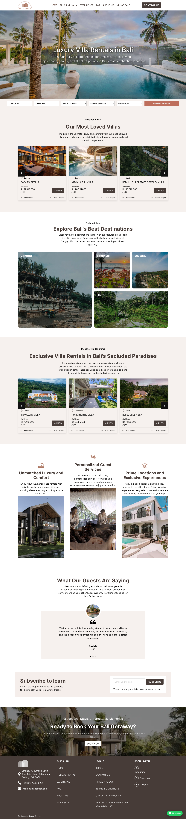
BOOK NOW (93, 743)
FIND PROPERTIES (161, 103)
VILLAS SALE (123, 5)
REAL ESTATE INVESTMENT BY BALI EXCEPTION (112, 804)
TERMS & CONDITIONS (107, 788)
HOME (54, 5)
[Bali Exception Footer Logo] (23, 763)
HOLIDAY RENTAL (66, 774)
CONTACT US (151, 5)
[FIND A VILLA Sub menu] (76, 5)
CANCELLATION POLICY (108, 795)
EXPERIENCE (86, 5)
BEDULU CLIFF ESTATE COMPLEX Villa (92, 182)
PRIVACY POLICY (104, 781)
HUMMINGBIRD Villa (33, 414)
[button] (21, 173)
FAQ (98, 5)
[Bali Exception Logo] (25, 5)
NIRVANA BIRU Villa (31, 182)
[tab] (90, 656)
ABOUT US (108, 5)
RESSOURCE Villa (82, 414)
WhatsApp (176, 813)
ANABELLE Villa (131, 182)
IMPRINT (100, 768)
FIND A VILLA (67, 5)
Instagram (140, 772)
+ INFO (58, 190)
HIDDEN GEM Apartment (137, 414)
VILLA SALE (63, 802)
